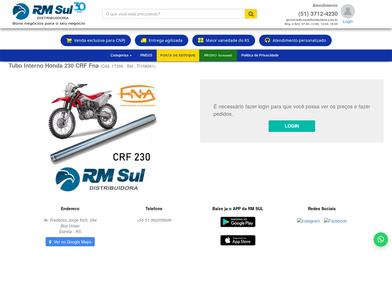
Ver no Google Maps (72, 242)
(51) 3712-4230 (318, 13)
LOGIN (292, 125)
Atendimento (325, 5)
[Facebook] (335, 220)
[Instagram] (309, 220)
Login (348, 21)
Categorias (121, 55)
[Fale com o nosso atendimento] (381, 242)
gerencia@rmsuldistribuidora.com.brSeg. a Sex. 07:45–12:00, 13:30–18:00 (311, 22)
